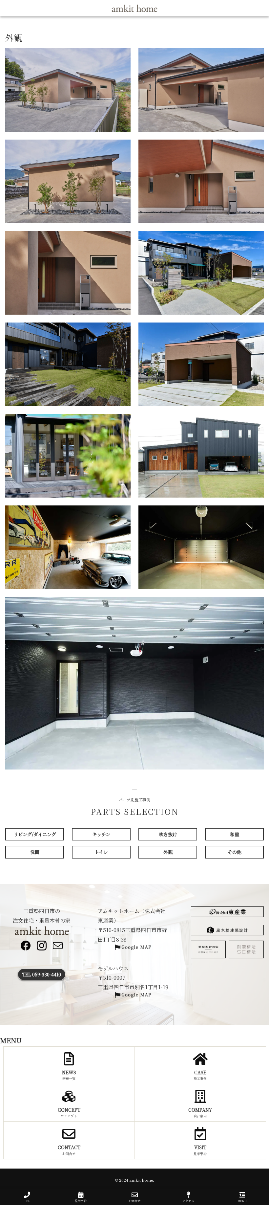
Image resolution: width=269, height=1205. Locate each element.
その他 (234, 851)
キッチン (101, 834)
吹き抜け (168, 834)
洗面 (34, 851)
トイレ (101, 851)
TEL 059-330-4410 (41, 974)
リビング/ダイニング (34, 834)
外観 (168, 851)
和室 (234, 834)
